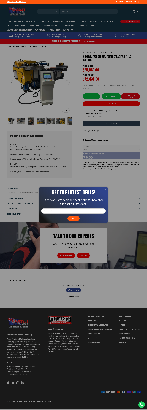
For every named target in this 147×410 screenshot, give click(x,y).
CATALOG (119, 2)
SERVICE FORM (131, 2)
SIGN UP (73, 218)
